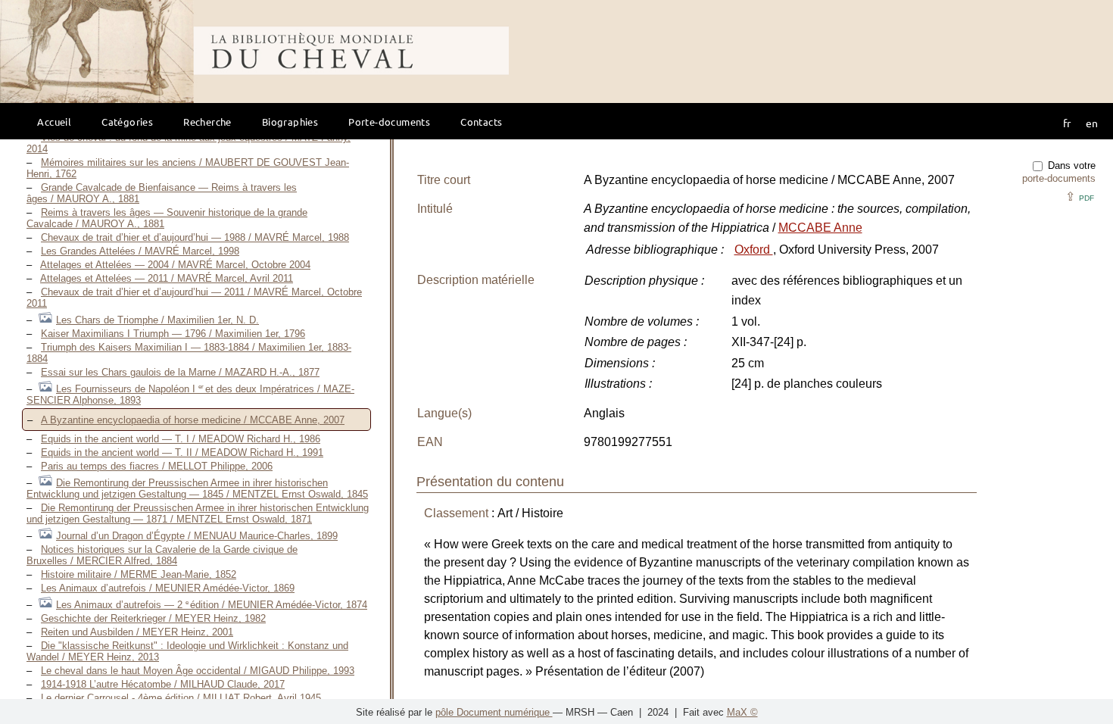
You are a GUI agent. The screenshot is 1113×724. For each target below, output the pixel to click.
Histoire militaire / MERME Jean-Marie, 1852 (138, 574)
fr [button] (1067, 123)
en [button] (1092, 123)
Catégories (127, 121)
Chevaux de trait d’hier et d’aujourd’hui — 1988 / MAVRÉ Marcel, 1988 (195, 237)
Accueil (54, 121)
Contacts (481, 121)
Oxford (753, 249)
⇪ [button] (1079, 196)
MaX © (742, 712)
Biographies (290, 121)
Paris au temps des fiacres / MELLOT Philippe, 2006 (157, 466)
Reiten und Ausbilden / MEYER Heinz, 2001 (137, 632)
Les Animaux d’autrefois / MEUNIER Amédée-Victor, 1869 (168, 588)
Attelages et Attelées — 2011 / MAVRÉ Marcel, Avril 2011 (166, 278)
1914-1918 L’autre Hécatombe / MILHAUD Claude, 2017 (163, 684)
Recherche (207, 121)
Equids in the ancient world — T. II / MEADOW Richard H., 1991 (182, 452)
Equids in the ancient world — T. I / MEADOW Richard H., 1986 (180, 439)
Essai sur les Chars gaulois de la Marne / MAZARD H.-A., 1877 (180, 372)
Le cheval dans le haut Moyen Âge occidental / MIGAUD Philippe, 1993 (197, 670)
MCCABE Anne (820, 227)
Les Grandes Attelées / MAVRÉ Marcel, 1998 (140, 251)
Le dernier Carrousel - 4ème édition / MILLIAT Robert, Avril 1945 (181, 698)
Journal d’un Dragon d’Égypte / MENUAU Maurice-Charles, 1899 (197, 535)
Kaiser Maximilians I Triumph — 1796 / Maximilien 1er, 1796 (173, 333)
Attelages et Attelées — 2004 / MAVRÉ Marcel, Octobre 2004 (175, 264)
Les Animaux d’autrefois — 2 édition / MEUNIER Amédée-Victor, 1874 (211, 604)
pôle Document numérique (494, 712)
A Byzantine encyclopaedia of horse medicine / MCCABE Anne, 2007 (192, 420)
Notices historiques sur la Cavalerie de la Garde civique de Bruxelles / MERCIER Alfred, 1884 (162, 555)
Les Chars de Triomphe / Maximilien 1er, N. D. (157, 320)
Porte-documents (389, 121)
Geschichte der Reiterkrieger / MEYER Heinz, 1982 (153, 618)
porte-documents (1059, 178)
